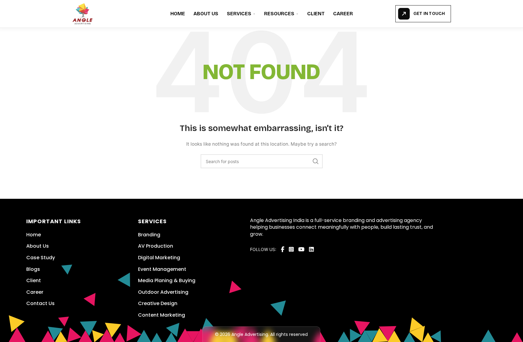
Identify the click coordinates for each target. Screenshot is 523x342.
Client (316, 13)
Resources (279, 13)
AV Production (155, 245)
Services (239, 13)
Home (177, 13)
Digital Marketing (159, 257)
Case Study (40, 257)
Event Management (162, 269)
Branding (149, 234)
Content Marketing (161, 314)
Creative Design (157, 303)
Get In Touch (429, 13)
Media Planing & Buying (166, 280)
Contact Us (40, 303)
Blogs (33, 269)
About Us (206, 13)
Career (343, 13)
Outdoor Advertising (163, 292)
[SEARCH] (316, 161)
